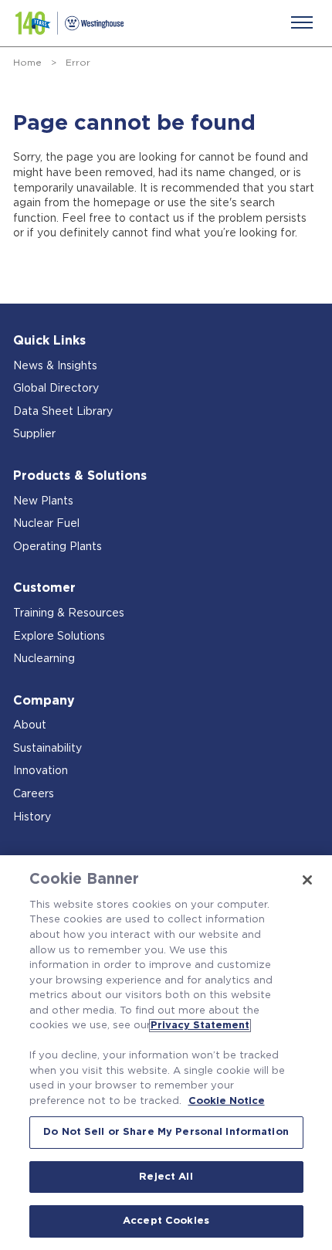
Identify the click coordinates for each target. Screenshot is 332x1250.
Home (27, 62)
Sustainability (47, 748)
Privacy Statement (200, 1026)
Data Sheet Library (63, 411)
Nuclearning (44, 659)
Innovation (40, 771)
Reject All (165, 1177)
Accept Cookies (166, 1221)
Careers (33, 794)
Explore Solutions (59, 636)
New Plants (43, 501)
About (29, 725)
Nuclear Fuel (46, 523)
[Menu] (302, 22)
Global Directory (56, 388)
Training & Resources (68, 613)
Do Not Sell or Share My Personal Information (166, 1132)
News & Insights (55, 366)
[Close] (307, 880)
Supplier (34, 434)
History (32, 817)
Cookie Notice (226, 1101)
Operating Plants (57, 547)
